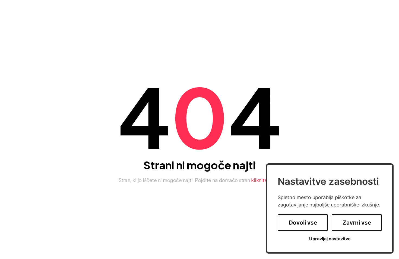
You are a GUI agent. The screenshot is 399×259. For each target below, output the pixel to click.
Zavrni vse (357, 222)
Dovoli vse (303, 222)
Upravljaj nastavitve (330, 238)
